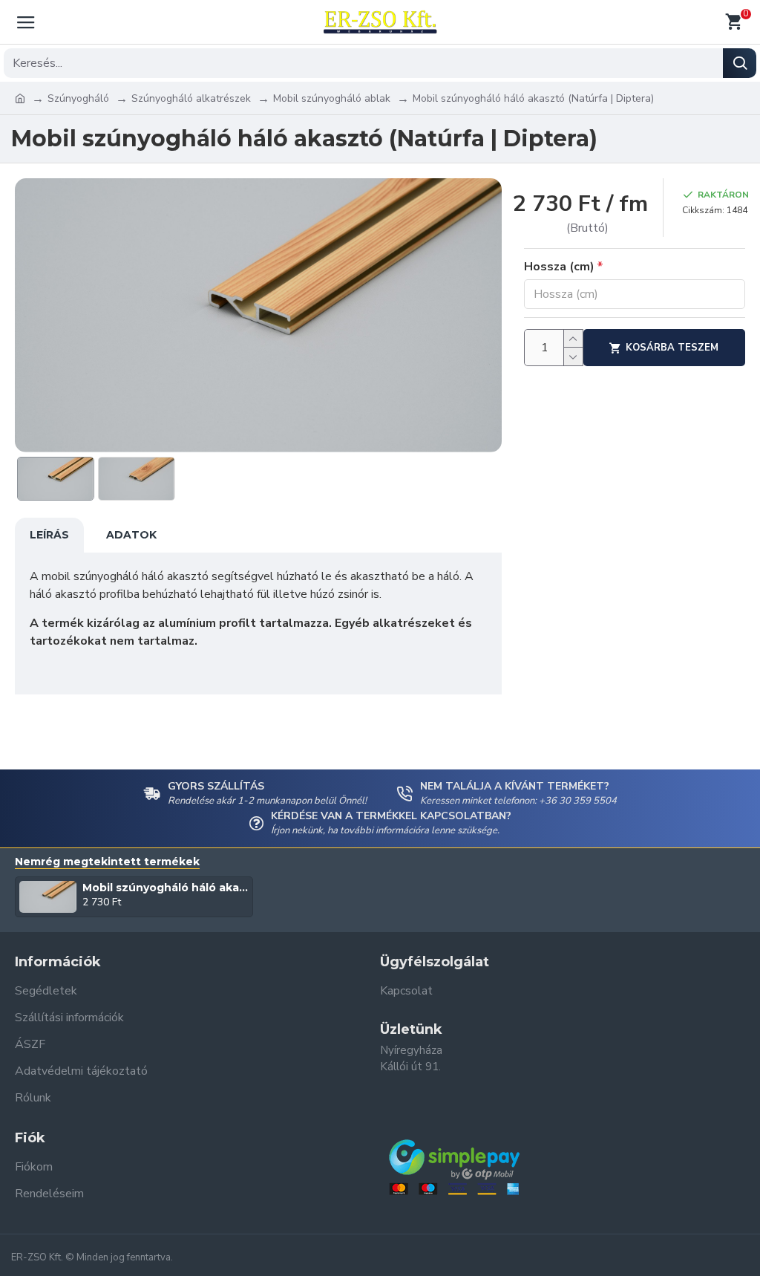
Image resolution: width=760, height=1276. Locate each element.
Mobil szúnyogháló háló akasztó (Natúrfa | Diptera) (165, 887)
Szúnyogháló (78, 98)
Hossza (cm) (559, 266)
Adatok (131, 534)
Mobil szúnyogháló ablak (331, 98)
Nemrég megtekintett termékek (107, 862)
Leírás (49, 534)
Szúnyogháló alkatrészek (191, 98)
